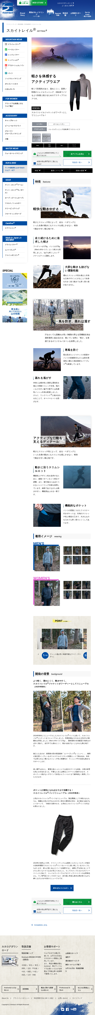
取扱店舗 (26, 946)
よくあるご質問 (67, 5)
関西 (29, 972)
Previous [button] (37, 558)
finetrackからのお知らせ (10, 989)
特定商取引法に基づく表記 (43, 998)
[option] (47, 558)
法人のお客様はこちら (84, 989)
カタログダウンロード (65, 3)
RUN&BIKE (27, 24)
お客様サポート (52, 946)
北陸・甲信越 (32, 968)
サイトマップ (77, 998)
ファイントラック (11, 24)
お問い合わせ (63, 998)
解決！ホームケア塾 (73, 964)
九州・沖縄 (31, 975)
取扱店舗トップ (27, 953)
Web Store (32, 2)
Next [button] (56, 558)
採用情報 (26, 989)
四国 (23, 975)
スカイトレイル (36, 24)
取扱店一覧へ (77, 162)
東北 (30, 965)
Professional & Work (64, 989)
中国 (34, 972)
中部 (23, 972)
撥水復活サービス (72, 961)
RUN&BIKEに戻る (40, 925)
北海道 (24, 965)
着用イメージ (56, 170)
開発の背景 (80, 170)
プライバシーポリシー (21, 998)
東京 (36, 965)
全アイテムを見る (77, 154)
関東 (23, 968)
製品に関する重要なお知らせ (47, 989)
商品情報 (20, 24)
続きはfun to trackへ (61, 888)
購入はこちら (77, 902)
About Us (5, 998)
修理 (67, 957)
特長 (37, 170)
